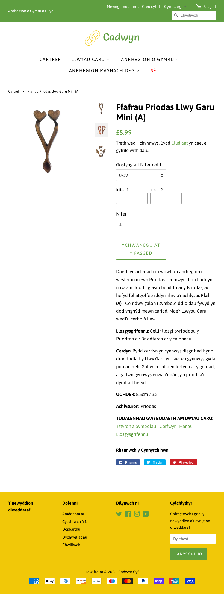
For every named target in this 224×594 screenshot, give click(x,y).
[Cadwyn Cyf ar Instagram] (137, 515)
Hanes (185, 426)
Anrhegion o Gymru (148, 59)
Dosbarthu (71, 529)
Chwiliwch (71, 545)
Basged (209, 6)
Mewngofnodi (119, 6)
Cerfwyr (168, 426)
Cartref (50, 59)
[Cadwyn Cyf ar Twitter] (119, 515)
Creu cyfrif (151, 6)
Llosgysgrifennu (132, 434)
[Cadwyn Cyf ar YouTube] (146, 515)
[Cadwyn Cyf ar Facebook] (128, 515)
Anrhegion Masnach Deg (102, 70)
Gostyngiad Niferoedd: (139, 164)
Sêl (155, 70)
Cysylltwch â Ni (75, 521)
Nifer (121, 214)
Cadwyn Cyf (128, 572)
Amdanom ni (73, 514)
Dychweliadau (74, 537)
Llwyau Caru (89, 59)
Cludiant (179, 142)
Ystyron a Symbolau (136, 426)
